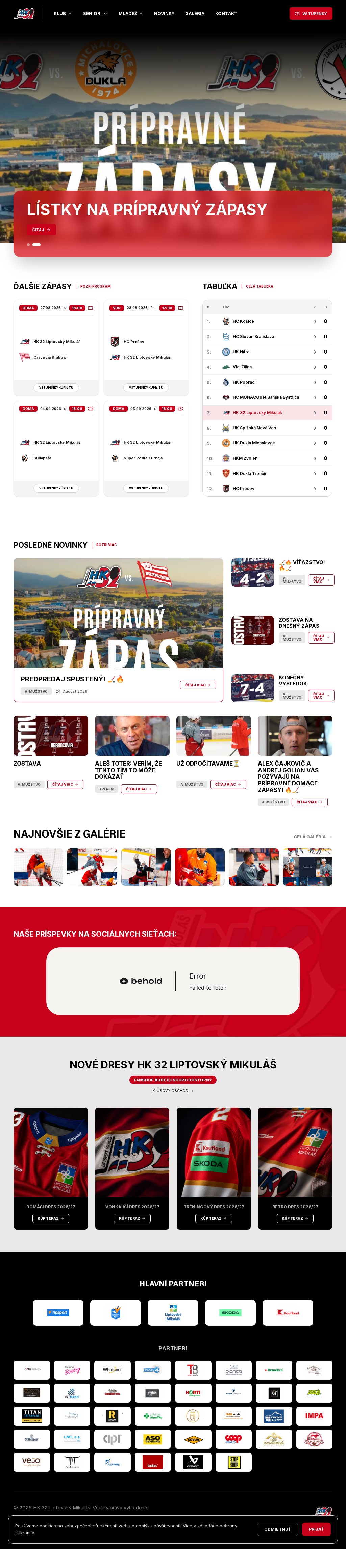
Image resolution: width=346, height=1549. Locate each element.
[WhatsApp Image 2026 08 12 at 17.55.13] (307, 867)
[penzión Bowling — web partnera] (72, 1370)
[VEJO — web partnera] (32, 1462)
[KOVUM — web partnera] (193, 1439)
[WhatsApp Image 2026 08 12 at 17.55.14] (253, 867)
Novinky (164, 13)
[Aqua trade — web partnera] (234, 1393)
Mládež (128, 13)
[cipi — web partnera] (112, 1439)
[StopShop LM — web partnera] (234, 1462)
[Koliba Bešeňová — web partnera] (32, 1393)
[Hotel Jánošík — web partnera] (193, 1416)
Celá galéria (310, 837)
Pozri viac (106, 545)
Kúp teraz (48, 1218)
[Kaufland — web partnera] (288, 1313)
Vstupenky (314, 13)
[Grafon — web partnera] (153, 1393)
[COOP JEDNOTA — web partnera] (234, 1439)
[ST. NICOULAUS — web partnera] (32, 1439)
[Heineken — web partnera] (274, 1370)
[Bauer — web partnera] (193, 1462)
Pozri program (95, 286)
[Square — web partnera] (274, 1393)
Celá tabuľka (259, 286)
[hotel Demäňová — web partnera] (274, 1439)
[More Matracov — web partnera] (72, 1416)
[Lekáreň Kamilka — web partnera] (153, 1416)
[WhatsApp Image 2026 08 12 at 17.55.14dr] (200, 867)
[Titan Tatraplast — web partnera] (32, 1416)
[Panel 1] (28, 244)
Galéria (194, 13)
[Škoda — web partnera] (230, 1313)
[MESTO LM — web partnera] (173, 1313)
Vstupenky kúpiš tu (56, 387)
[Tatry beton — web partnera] (193, 1370)
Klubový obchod (170, 1090)
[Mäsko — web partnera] (72, 1462)
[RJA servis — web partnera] (234, 1416)
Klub (60, 13)
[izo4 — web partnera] (153, 1370)
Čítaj (38, 229)
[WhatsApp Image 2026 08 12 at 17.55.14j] (146, 867)
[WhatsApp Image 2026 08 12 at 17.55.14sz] (38, 867)
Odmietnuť (277, 1529)
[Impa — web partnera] (314, 1416)
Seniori (92, 13)
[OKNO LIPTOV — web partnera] (274, 1416)
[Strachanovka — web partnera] (314, 1370)
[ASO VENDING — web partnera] (153, 1439)
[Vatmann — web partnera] (72, 1393)
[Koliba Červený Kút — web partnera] (112, 1393)
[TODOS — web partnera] (153, 1462)
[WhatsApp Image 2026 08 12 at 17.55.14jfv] (92, 867)
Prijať (316, 1529)
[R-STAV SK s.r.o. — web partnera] (112, 1416)
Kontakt (226, 13)
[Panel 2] (36, 244)
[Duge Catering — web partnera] (112, 1462)
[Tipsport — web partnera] (58, 1313)
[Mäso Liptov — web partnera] (314, 1439)
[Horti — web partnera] (193, 1393)
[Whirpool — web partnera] (112, 1370)
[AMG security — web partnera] (32, 1370)
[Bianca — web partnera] (234, 1370)
